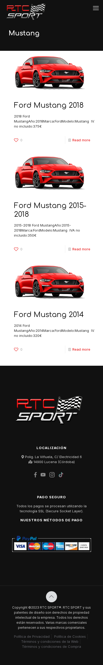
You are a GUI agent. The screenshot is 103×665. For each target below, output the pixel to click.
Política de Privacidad (32, 636)
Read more (81, 140)
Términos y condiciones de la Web (49, 641)
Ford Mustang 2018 (49, 105)
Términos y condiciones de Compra (51, 646)
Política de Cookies (70, 636)
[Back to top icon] (51, 596)
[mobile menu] (95, 7)
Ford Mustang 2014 (49, 315)
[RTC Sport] (27, 8)
